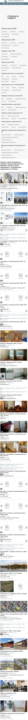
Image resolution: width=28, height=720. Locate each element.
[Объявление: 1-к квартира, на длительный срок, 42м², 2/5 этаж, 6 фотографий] (7, 260)
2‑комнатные (13, 31)
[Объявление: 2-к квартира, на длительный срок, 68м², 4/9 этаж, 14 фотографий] (7, 281)
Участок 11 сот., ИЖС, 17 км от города (11, 573)
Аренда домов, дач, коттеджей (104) (12, 84)
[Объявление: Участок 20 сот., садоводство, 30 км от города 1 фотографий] (13, 592)
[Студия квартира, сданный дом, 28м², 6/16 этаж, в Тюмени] (7, 203)
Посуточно (15, 45)
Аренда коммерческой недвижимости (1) (13, 146)
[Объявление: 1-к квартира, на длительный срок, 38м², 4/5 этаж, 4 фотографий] (14, 316)
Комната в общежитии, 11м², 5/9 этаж (11, 395)
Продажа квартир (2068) (8, 28)
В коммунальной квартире (16, 54)
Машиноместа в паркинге (13, 124)
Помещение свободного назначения (9, 137)
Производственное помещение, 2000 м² (11, 651)
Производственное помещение (8, 142)
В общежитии (4, 54)
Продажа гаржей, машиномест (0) (11, 113)
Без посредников (5, 36)
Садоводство (9, 98)
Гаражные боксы (5, 118)
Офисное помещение (6, 134)
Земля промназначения (20, 98)
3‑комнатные (21, 31)
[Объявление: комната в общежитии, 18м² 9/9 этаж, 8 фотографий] (13, 342)
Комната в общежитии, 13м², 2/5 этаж (11, 362)
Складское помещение (6, 139)
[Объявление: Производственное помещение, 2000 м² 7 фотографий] (13, 649)
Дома (2, 76)
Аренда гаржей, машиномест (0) (11, 121)
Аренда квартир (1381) (8, 39)
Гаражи (3, 124)
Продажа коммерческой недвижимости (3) (13, 131)
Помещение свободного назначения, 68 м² (12, 713)
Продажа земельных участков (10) (11, 95)
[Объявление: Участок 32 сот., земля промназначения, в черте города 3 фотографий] (13, 612)
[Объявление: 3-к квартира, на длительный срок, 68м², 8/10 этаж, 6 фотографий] (7, 303)
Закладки (11, 3)
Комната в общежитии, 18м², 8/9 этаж (11, 381)
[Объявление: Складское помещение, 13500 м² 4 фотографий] (13, 670)
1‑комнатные (4, 31)
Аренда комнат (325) (7, 62)
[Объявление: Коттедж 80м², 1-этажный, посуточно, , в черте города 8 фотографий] (14, 546)
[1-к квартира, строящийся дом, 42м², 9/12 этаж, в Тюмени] (7, 183)
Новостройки (15, 34)
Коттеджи (14, 76)
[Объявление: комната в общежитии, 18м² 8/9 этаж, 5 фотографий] (13, 379)
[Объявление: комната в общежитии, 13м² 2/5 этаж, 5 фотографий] (13, 360)
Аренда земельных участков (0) (11, 104)
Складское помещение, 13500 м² (9, 671)
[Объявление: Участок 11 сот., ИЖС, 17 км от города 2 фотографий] (13, 571)
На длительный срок (5, 45)
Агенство (3, 101)
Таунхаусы (21, 76)
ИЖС (2, 98)
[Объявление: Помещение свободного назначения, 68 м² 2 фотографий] (13, 712)
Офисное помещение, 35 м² (8, 693)
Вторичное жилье (5, 34)
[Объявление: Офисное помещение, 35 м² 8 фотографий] (13, 691)
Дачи (8, 76)
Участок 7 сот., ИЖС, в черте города (10, 631)
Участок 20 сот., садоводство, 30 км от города (13, 593)
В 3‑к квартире (14, 56)
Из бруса (13, 81)
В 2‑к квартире (4, 56)
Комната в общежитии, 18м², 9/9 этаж (11, 343)
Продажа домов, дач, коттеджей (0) (12, 73)
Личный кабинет (20, 3)
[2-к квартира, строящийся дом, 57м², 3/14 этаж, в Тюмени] (14, 235)
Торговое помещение (19, 134)
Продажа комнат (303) (8, 51)
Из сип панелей (4, 81)
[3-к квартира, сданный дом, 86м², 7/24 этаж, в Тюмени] (7, 224)
